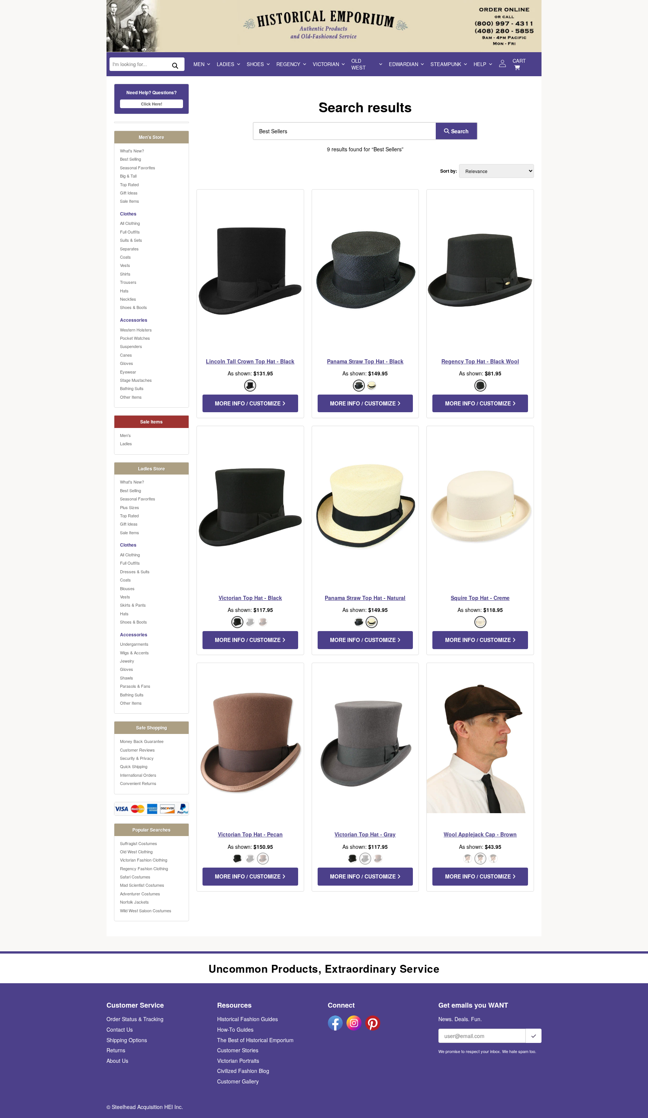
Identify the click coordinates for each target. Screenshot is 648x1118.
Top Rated (129, 184)
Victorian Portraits (238, 1060)
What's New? (132, 151)
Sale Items (129, 201)
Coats (125, 257)
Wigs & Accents (134, 652)
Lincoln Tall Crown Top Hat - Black (250, 361)
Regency (288, 64)
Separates (129, 249)
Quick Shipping (133, 766)
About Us (117, 1060)
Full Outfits (130, 232)
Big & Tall (128, 176)
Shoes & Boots (133, 307)
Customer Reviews (137, 750)
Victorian (326, 64)
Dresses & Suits (135, 571)
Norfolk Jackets (134, 902)
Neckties (128, 299)
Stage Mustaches (136, 380)
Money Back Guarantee (142, 741)
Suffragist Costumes (138, 843)
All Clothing (130, 223)
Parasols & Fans (135, 686)
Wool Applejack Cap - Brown (480, 834)
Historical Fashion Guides (247, 1019)
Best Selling (130, 159)
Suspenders (131, 346)
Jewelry (127, 661)
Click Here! (151, 104)
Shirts (125, 274)
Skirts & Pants (133, 605)
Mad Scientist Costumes (142, 885)
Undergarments (134, 644)
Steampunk (445, 64)
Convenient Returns (138, 783)
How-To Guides (235, 1029)
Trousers (128, 282)
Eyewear (128, 372)
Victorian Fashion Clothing (143, 860)
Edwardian (403, 64)
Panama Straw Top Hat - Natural (365, 597)
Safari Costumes (135, 877)
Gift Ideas (129, 193)
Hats (124, 291)
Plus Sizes (129, 507)
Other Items (131, 397)
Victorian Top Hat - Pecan (250, 834)
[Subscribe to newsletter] (534, 1036)
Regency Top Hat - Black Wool (480, 361)
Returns (115, 1050)
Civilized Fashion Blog (243, 1070)
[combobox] (343, 131)
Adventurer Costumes (140, 893)
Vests (125, 265)
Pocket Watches (135, 338)
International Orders (138, 775)
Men (199, 64)
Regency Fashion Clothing (144, 868)
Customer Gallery (238, 1081)
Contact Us (119, 1029)
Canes (126, 355)
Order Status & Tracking (135, 1019)
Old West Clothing (136, 851)
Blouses (127, 588)
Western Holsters (136, 330)
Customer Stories (237, 1050)
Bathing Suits (132, 388)
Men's (125, 435)
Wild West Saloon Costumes (145, 910)
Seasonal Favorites (137, 167)
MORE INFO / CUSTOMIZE (248, 403)
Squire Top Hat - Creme (480, 597)
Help (480, 64)
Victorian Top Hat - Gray (365, 834)
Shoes (255, 64)
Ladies (225, 64)
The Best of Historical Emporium (255, 1040)
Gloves (126, 363)
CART (519, 60)
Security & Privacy (137, 758)
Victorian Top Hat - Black (250, 597)
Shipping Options (126, 1040)
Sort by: (448, 171)
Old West (358, 64)
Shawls (126, 678)
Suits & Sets (131, 240)
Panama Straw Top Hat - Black (365, 361)
